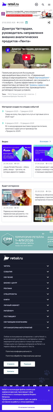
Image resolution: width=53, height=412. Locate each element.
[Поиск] (43, 4)
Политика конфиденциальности (19, 351)
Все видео (44, 141)
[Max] (17, 386)
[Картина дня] (36, 4)
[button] (26, 266)
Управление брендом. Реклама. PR (14, 96)
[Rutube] (40, 386)
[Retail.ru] (16, 4)
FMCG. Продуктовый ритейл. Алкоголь (21, 94)
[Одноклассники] (28, 386)
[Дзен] (46, 386)
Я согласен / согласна (26, 407)
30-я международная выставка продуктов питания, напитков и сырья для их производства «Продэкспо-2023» (26, 128)
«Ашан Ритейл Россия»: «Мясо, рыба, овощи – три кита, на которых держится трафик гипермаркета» (16, 169)
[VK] (11, 386)
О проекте (10, 364)
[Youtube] (34, 386)
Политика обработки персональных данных (23, 356)
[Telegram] (22, 386)
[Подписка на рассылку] (5, 386)
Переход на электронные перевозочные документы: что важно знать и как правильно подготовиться (15, 213)
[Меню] (49, 4)
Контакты (10, 371)
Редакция (27, 364)
